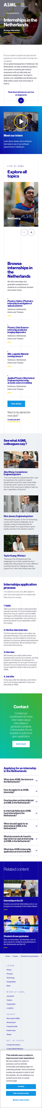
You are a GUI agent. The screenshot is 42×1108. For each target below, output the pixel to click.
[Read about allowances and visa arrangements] (21, 100)
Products (10, 974)
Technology (11, 978)
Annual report (11, 1022)
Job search (10, 996)
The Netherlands (12, 13)
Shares (9, 1034)
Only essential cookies (21, 1093)
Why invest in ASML (13, 1018)
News (8, 986)
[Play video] (21, 122)
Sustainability (11, 982)
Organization (11, 1004)
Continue (21, 1086)
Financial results (12, 1026)
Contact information (13, 1045)
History (9, 970)
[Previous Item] (24, 232)
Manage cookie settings (21, 1100)
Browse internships (12, 30)
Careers (15, 956)
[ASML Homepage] (10, 4)
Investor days (11, 1030)
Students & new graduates (29, 956)
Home (8, 956)
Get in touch (21, 744)
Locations (10, 1008)
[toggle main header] (22, 4)
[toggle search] (36, 4)
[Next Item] (31, 232)
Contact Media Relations (15, 1049)
